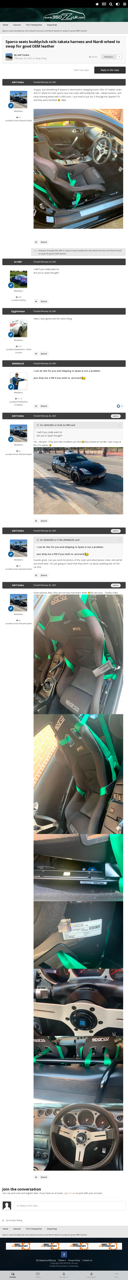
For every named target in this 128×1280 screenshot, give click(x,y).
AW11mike (23, 55)
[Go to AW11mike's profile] (9, 56)
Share (94, 56)
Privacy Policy (74, 1260)
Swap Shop (41, 58)
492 (20, 297)
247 (20, 346)
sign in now (69, 1193)
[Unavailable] (78, 168)
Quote (44, 242)
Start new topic (81, 70)
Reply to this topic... (29, 1205)
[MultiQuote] (36, 242)
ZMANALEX (18, 363)
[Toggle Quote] (38, 425)
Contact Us (87, 1260)
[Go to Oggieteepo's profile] (18, 328)
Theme (61, 1260)
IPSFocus (52, 1260)
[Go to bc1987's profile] (18, 279)
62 (19, 117)
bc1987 (18, 261)
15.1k (19, 398)
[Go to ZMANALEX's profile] (18, 381)
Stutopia (42, 250)
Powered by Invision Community (64, 1266)
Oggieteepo (18, 311)
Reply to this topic (110, 70)
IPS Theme (40, 1260)
